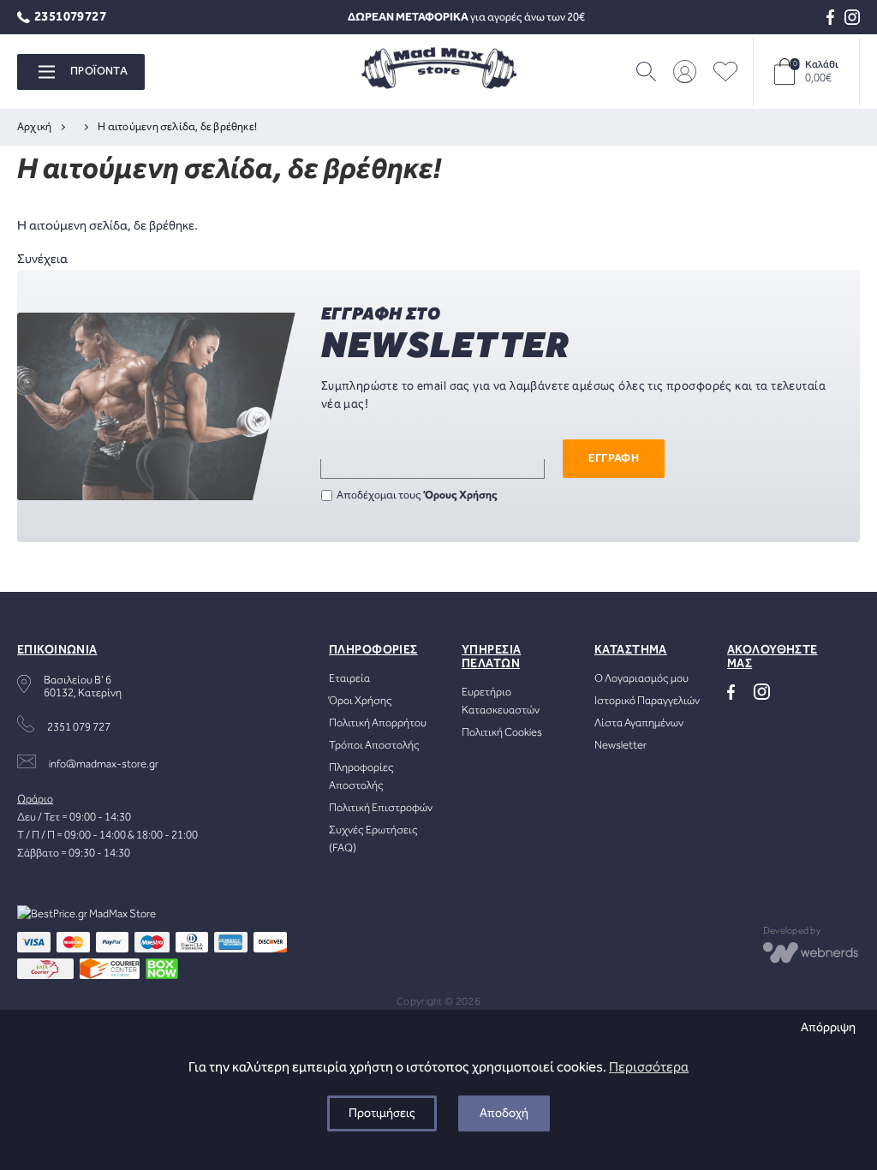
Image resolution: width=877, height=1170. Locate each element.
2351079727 (70, 17)
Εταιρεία (349, 679)
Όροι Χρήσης (360, 701)
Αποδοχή (504, 1113)
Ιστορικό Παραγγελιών (647, 701)
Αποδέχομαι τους (417, 495)
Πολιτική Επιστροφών (381, 808)
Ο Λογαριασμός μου (641, 679)
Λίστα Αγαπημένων (638, 723)
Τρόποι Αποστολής (374, 746)
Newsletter (620, 746)
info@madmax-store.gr (103, 764)
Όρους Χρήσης (461, 495)
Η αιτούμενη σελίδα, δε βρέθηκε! (177, 127)
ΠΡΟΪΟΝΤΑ (99, 72)
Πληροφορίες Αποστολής (361, 777)
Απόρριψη (828, 1027)
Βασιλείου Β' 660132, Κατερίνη (83, 687)
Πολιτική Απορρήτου (378, 723)
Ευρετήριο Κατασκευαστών (501, 701)
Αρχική (34, 127)
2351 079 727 (78, 727)
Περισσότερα (649, 1067)
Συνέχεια (42, 259)
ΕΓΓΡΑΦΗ (613, 459)
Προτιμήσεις (382, 1113)
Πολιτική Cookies (502, 733)
